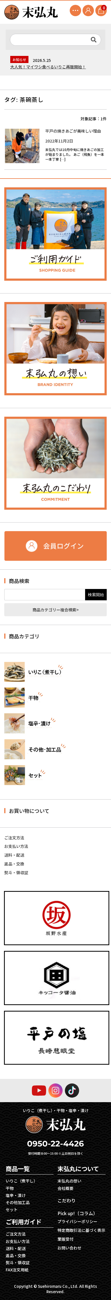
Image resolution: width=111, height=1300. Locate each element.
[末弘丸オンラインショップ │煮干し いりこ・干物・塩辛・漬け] (31, 12)
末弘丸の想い (69, 1181)
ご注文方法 (14, 837)
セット (12, 1209)
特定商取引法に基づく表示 (81, 1230)
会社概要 (65, 1188)
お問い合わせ (69, 1248)
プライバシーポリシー (77, 1221)
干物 (10, 1188)
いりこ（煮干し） (22, 1181)
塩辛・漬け (16, 1195)
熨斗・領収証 (16, 872)
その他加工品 (18, 1202)
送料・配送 (14, 855)
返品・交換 (14, 864)
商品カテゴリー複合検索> (55, 610)
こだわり (66, 1200)
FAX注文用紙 (17, 1269)
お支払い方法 (16, 846)
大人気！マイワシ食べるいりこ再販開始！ (48, 67)
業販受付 (65, 1239)
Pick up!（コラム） (77, 1213)
